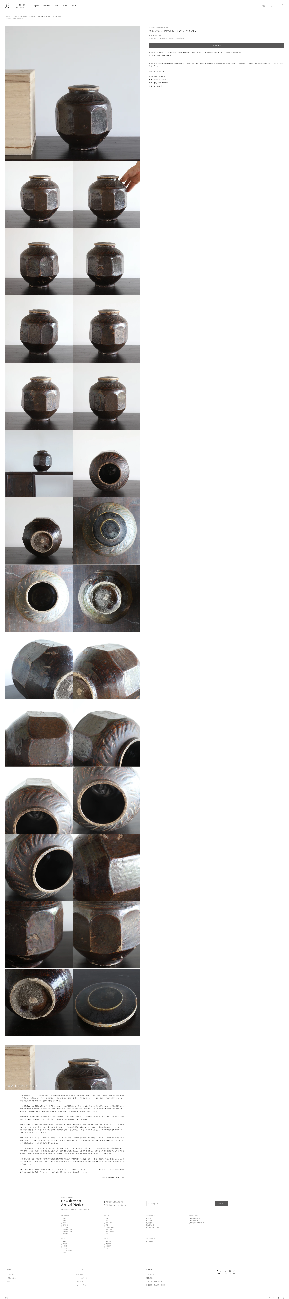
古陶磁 (14, 18)
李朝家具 (108, 1243)
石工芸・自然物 (67, 1250)
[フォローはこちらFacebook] (278, 1298)
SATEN (150, 1241)
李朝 (64, 1220)
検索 (8, 1281)
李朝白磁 (65, 1225)
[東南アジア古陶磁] (203, 1222)
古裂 (64, 1252)
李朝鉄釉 (32, 16)
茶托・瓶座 (109, 1222)
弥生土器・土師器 (153, 1227)
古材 (107, 1248)
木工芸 (65, 1246)
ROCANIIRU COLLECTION (158, 27)
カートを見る (81, 1285)
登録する (221, 1204)
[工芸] (64, 1238)
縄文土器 (151, 1225)
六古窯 (150, 1220)
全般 (64, 1218)
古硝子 (65, 1243)
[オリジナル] (154, 1238)
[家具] (107, 1238)
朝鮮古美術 (23, 16)
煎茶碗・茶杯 (110, 1227)
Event (56, 6)
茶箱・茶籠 (109, 1229)
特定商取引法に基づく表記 (155, 1285)
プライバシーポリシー (154, 1281)
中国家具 (108, 1246)
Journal (64, 6)
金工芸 (65, 1248)
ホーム (8, 16)
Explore (36, 6)
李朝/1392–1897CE (161, 83)
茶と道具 (157, 86)
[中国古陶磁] (199, 1218)
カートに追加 (216, 45)
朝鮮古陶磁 (20, 18)
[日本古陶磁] (154, 1215)
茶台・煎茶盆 (110, 1231)
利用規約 (149, 1278)
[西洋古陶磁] (199, 1220)
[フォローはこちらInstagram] (283, 1298)
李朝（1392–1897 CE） (23, 1085)
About (74, 6)
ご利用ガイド (151, 1274)
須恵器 (150, 1222)
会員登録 (79, 1274)
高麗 (64, 1222)
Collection (46, 6)
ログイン (79, 1281)
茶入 (162, 86)
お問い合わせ (11, 1278)
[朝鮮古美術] (68, 1215)
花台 (107, 1233)
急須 (107, 1220)
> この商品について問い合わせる (161, 56)
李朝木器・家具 (67, 1231)
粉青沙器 (65, 1227)
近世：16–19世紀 (160, 80)
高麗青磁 (65, 1233)
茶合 (107, 1225)
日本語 (263, 6)
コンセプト (11, 1274)
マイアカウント (82, 1278)
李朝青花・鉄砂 (67, 1229)
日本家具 (108, 1241)
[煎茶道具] (110, 1215)
